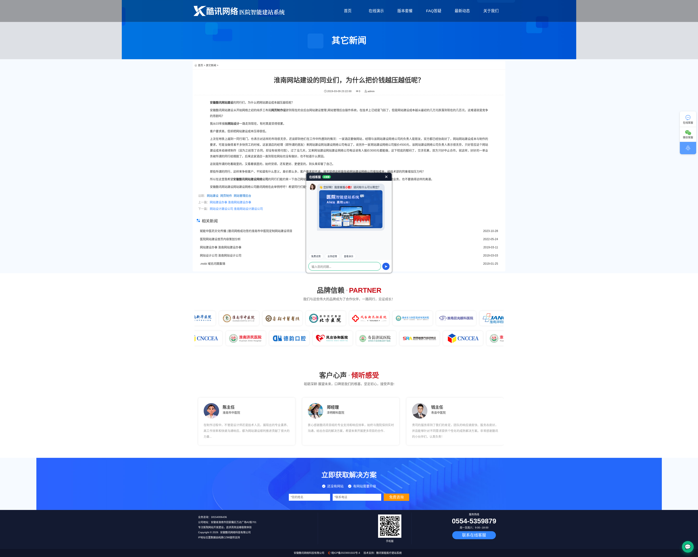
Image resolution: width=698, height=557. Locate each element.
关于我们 (489, 11)
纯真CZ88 (224, 537)
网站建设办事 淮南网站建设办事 (230, 202)
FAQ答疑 (432, 11)
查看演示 (348, 256)
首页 (348, 11)
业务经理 (332, 256)
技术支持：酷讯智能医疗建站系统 (383, 552)
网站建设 (212, 195)
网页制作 (226, 195)
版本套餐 (404, 11)
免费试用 (316, 256)
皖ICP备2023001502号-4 (345, 552)
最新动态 (461, 11)
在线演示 (376, 11)
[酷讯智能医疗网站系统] (241, 10)
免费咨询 (396, 497)
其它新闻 (211, 65)
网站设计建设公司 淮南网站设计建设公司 (236, 208)
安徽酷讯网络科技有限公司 (309, 552)
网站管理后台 (242, 195)
